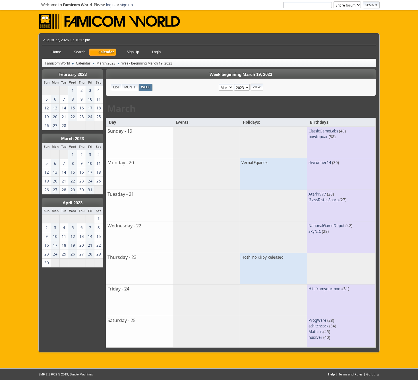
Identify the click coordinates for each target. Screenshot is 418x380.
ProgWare (317, 320)
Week (145, 87)
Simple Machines (81, 374)
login (110, 4)
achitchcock (318, 326)
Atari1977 (317, 194)
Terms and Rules (351, 374)
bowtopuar (318, 136)
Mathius (315, 331)
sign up (126, 4)
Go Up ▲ (373, 374)
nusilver (315, 337)
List (116, 87)
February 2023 (73, 74)
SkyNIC (315, 231)
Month (130, 87)
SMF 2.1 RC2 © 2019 (53, 374)
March (121, 108)
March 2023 (72, 138)
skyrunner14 (320, 162)
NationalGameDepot (327, 225)
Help (331, 374)
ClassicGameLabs (323, 131)
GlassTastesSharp (324, 199)
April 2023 (72, 203)
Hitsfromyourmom (325, 288)
